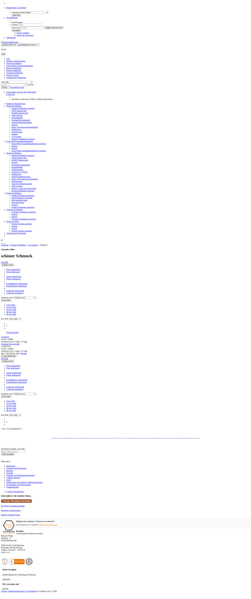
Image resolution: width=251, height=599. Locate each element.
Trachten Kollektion (14, 73)
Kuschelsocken (18, 202)
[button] (16, 8)
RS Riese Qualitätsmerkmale (13, 506)
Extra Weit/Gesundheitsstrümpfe (19, 66)
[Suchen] (27, 84)
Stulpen (15, 134)
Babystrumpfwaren (19, 200)
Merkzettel (11, 38)
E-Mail (14, 25)
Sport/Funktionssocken (21, 177)
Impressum (10, 466)
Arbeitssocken (17, 170)
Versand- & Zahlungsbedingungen (20, 475)
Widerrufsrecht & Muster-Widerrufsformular (24, 482)
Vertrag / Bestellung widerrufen (16, 501)
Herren (14, 148)
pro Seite (4, 319)
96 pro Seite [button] (11, 314)
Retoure (9, 471)
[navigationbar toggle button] (9, 44)
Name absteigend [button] (13, 279)
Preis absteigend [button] (13, 272)
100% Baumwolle (19, 111)
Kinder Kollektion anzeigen (23, 195)
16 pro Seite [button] (11, 307)
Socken (15, 125)
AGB (8, 480)
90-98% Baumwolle (20, 113)
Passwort (15, 27)
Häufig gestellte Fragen (10, 515)
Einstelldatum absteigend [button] (16, 286)
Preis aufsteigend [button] (13, 269)
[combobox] (7, 265)
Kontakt (9, 473)
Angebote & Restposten (16, 77)
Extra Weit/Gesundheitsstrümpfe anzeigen (29, 144)
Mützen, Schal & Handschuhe (24, 188)
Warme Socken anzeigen (22, 224)
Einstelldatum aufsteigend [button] (16, 284)
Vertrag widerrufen (9, 591)
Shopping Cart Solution (26, 591)
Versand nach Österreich (16, 468)
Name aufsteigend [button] (13, 276)
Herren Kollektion (13, 68)
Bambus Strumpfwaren (15, 61)
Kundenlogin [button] (12, 17)
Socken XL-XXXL (20, 172)
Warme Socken (12, 75)
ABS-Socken (17, 115)
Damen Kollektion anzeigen (23, 108)
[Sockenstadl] (9, 42)
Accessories (16, 137)
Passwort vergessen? (25, 35)
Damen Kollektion (14, 63)
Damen (15, 146)
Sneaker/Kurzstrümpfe (21, 120)
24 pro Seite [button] (11, 309)
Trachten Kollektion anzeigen (24, 212)
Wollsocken (16, 129)
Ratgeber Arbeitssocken (11, 510)
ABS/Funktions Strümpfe (22, 198)
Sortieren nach (7, 297)
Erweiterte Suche (17, 87)
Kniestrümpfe (17, 118)
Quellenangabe (12, 487)
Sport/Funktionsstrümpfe (22, 122)
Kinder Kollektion (13, 70)
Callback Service (13, 478)
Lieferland (16, 12)
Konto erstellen (23, 33)
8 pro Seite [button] (10, 305)
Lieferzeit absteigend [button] (14, 293)
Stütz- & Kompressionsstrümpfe (25, 127)
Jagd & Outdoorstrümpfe (22, 184)
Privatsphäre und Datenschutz (18, 485)
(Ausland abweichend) (10, 344)
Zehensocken (17, 132)
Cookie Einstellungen (15, 491)
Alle (8, 59)
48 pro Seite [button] (11, 312)
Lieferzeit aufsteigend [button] (15, 291)
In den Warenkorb (8, 356)
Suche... (31, 85)
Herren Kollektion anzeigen (23, 155)
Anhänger (5, 337)
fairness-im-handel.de (48, 525)
